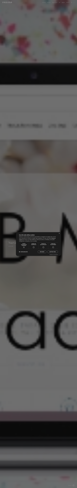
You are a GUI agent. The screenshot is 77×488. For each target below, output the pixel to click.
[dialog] (38, 244)
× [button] (59, 233)
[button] (23, 251)
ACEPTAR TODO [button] (52, 251)
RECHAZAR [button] (42, 251)
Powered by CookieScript (53, 254)
